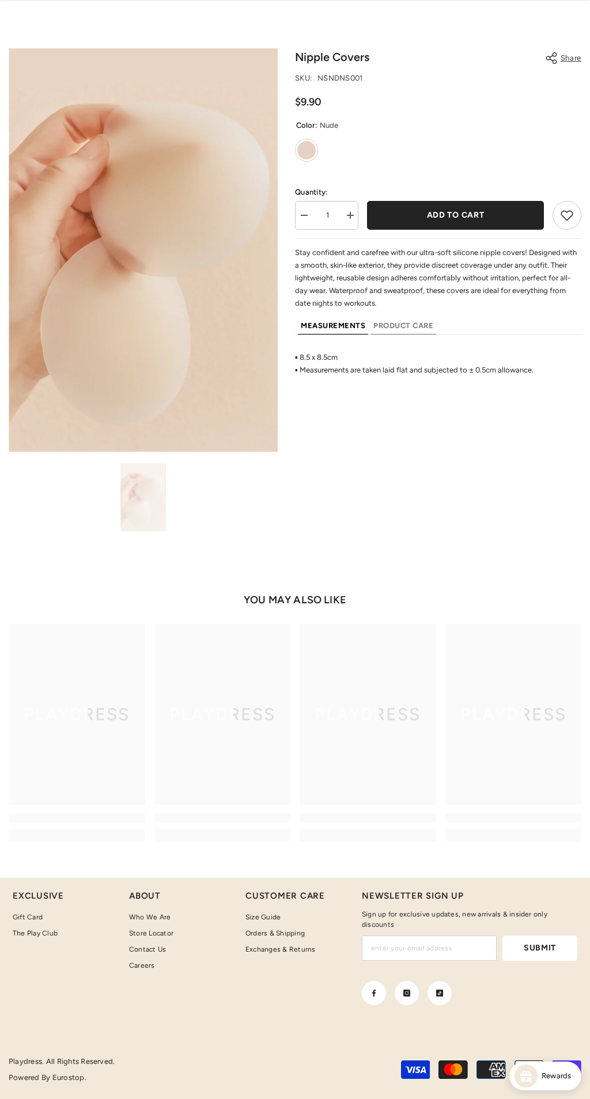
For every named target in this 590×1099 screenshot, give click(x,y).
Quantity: (311, 192)
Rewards (559, 1075)
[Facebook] (374, 993)
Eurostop (68, 1077)
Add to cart (456, 215)
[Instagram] (407, 993)
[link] (77, 818)
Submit (540, 948)
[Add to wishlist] (567, 215)
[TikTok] (440, 993)
